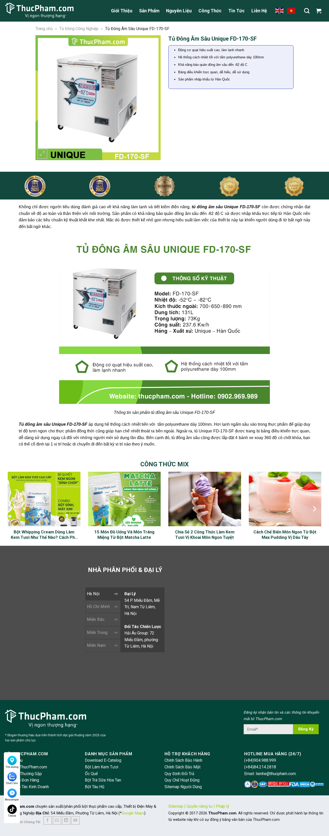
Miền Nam (96, 645)
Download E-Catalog (103, 760)
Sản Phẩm (149, 10)
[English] (280, 10)
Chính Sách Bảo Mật (182, 767)
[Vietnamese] (291, 10)
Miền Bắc (96, 619)
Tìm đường (12, 767)
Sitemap (175, 806)
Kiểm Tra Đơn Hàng (22, 780)
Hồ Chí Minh (98, 606)
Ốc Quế (91, 773)
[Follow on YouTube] (75, 820)
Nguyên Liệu (179, 10)
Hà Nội (93, 593)
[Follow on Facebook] (47, 820)
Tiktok (12, 815)
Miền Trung (97, 632)
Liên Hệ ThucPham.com (26, 767)
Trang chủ (44, 28)
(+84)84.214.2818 (260, 767)
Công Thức (210, 10)
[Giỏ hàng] (320, 10)
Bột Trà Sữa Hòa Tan (103, 780)
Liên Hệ (259, 10)
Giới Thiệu (121, 10)
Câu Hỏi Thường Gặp (23, 773)
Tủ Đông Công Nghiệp (78, 28)
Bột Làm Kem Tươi (101, 767)
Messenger (12, 799)
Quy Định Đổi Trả (179, 773)
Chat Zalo (12, 783)
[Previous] (42, 97)
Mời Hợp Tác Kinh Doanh (27, 786)
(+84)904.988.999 (260, 760)
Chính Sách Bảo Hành (183, 760)
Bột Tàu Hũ (94, 786)
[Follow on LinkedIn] (66, 820)
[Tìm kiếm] (306, 10)
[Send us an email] (57, 820)
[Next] (153, 97)
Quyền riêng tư (200, 806)
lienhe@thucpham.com (276, 773)
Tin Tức (236, 10)
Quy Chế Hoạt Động (181, 780)
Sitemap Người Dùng (183, 786)
